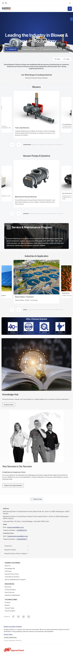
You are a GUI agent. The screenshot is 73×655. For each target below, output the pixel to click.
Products (7, 602)
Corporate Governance (12, 577)
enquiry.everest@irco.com (15, 527)
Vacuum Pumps (9, 608)
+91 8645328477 (21, 539)
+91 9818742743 (21, 530)
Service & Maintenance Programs (15, 579)
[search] (70, 3)
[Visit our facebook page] (13, 616)
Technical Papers (10, 589)
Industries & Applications (12, 595)
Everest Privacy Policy (12, 574)
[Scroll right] (19, 144)
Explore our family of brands (13, 626)
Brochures (8, 587)
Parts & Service (9, 592)
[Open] (70, 9)
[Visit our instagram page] (28, 616)
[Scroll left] (12, 144)
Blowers (7, 605)
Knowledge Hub (10, 568)
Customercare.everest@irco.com (17, 536)
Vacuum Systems (10, 611)
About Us (7, 565)
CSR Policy (8, 571)
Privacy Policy (8, 634)
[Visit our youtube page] (18, 616)
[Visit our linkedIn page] (23, 616)
